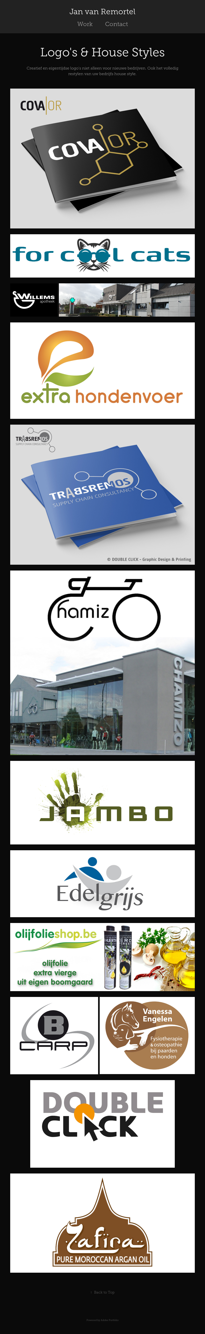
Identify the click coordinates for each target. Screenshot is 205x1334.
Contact (116, 24)
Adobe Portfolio (110, 1320)
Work (85, 24)
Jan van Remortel (102, 11)
